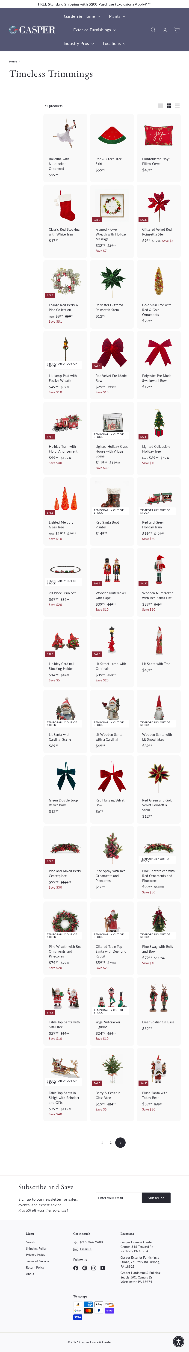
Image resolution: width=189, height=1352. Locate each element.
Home (13, 61)
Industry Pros (77, 43)
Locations (112, 43)
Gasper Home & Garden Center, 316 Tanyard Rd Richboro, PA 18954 (137, 1246)
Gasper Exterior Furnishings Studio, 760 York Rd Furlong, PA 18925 (140, 1262)
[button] (178, 1341)
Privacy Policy (35, 1255)
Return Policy (35, 1267)
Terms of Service (37, 1261)
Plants (115, 16)
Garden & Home (80, 16)
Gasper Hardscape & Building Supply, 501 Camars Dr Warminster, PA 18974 (140, 1277)
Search (30, 1242)
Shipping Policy (36, 1248)
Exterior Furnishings (92, 29)
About (30, 1274)
